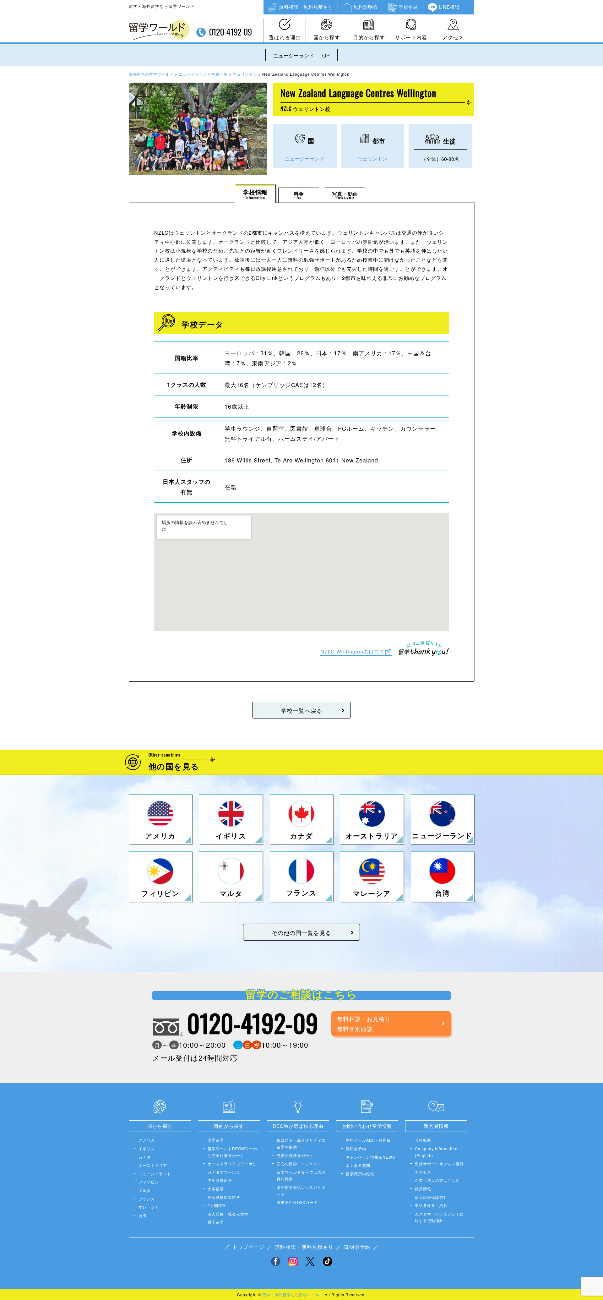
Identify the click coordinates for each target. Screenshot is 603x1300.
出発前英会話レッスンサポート (301, 1190)
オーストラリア (153, 1165)
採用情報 (423, 1188)
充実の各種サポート (295, 1155)
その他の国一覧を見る (301, 932)
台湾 (143, 1215)
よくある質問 (358, 1165)
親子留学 (216, 1222)
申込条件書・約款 (431, 1205)
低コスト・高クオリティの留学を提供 (301, 1143)
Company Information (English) (436, 1152)
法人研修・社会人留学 (228, 1213)
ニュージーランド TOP (301, 55)
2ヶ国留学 (217, 1205)
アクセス (453, 37)
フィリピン (149, 1181)
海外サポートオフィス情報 (439, 1163)
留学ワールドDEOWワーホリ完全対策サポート (232, 1152)
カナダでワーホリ (224, 1172)
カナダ (145, 1157)
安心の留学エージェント (299, 1163)
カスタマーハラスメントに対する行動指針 (439, 1217)
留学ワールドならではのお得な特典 (301, 1175)
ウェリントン (372, 158)
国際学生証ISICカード (297, 1202)
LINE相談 (449, 6)
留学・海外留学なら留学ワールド (292, 1294)
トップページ (248, 1246)
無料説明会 (365, 6)
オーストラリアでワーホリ (232, 1163)
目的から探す (369, 37)
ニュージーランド (305, 158)
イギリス (147, 1148)
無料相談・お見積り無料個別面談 (364, 1023)
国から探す (326, 37)
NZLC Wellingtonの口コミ (352, 651)
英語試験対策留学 (224, 1197)
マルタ (145, 1190)
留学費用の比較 (360, 1173)
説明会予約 (356, 1148)
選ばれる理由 (285, 37)
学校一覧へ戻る (302, 710)
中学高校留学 (220, 1180)
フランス (147, 1198)
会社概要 (423, 1140)
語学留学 (216, 1140)
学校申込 (408, 6)
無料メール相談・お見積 (368, 1140)
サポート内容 (411, 37)
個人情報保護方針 (431, 1197)
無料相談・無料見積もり (306, 6)
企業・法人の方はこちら (437, 1180)
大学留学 (216, 1188)
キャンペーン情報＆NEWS (370, 1157)
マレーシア (149, 1207)
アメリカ (147, 1140)
